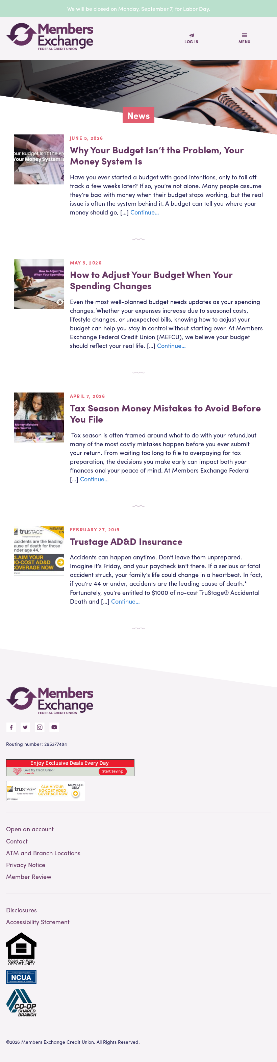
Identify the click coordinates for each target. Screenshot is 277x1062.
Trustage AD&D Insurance (126, 541)
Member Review (28, 876)
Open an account (30, 829)
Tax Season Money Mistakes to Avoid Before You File (165, 413)
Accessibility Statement (38, 921)
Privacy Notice (25, 864)
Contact (17, 841)
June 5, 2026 (86, 137)
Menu (244, 42)
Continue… (144, 212)
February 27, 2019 (95, 529)
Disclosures (21, 910)
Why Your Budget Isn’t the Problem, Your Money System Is (157, 155)
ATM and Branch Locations (43, 853)
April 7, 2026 (87, 396)
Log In (191, 42)
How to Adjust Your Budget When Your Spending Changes (151, 279)
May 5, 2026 (86, 262)
